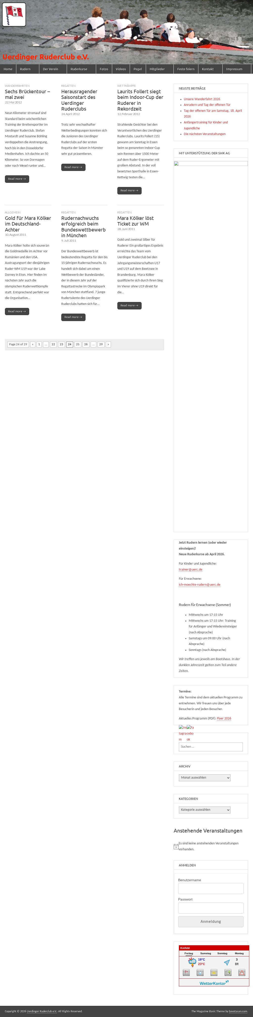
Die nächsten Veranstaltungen (205, 134)
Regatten (68, 85)
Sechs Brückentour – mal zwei (27, 94)
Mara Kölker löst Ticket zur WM (135, 221)
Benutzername (189, 880)
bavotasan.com (238, 1011)
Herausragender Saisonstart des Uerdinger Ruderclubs (79, 100)
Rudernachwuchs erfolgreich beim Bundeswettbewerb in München (83, 226)
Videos (121, 69)
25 (78, 344)
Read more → (17, 179)
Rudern (25, 69)
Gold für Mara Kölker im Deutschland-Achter (28, 223)
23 (61, 344)
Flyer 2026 (224, 718)
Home (8, 69)
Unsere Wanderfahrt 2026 (202, 99)
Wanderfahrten (17, 85)
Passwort (185, 899)
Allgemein (13, 212)
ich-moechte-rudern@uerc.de (199, 585)
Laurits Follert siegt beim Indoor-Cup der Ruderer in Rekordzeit (140, 100)
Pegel (138, 69)
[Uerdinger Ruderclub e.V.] (126, 32)
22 (53, 344)
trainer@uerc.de (190, 570)
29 (101, 344)
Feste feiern (185, 69)
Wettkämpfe (126, 85)
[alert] (211, 846)
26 (86, 344)
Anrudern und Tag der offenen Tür (207, 105)
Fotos (104, 69)
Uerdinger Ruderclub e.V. (42, 1011)
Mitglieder (157, 69)
